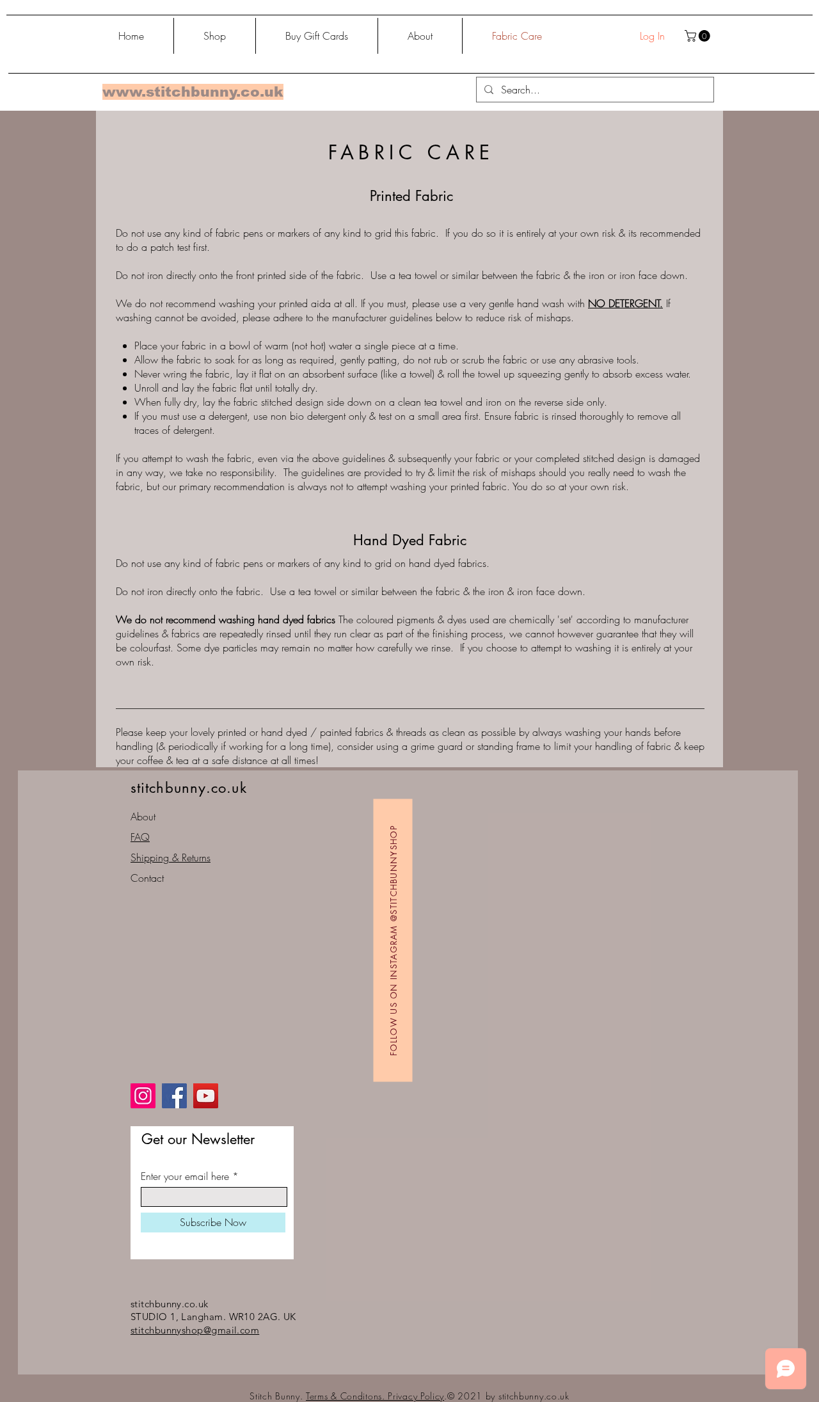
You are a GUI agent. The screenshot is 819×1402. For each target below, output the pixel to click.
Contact (147, 878)
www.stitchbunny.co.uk (192, 92)
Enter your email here (185, 1176)
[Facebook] (174, 1095)
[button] (699, 36)
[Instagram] (143, 1095)
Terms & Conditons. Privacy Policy (375, 1396)
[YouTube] (205, 1095)
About (143, 816)
